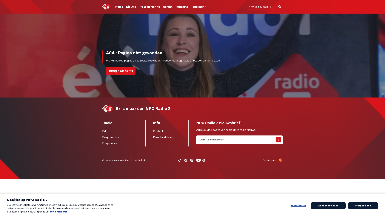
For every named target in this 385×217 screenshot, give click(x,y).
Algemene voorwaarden (115, 160)
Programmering (149, 7)
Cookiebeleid (269, 160)
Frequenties (109, 143)
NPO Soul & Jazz (258, 7)
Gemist (167, 7)
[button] (280, 7)
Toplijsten (197, 7)
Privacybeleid (137, 160)
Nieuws (131, 7)
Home (119, 7)
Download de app (164, 137)
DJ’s (104, 131)
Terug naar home (120, 70)
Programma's (110, 137)
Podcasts (182, 7)
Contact (158, 131)
